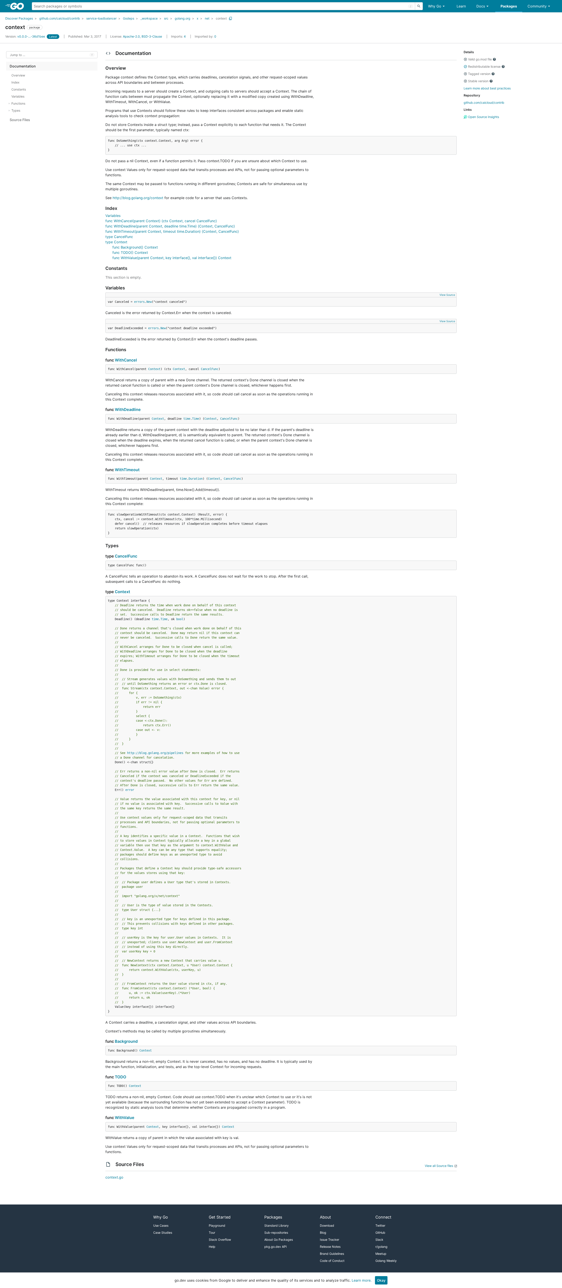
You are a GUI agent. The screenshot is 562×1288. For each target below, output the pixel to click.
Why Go (434, 6)
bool (179, 619)
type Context (116, 242)
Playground (217, 1225)
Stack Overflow (220, 1239)
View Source (447, 294)
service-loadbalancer (101, 18)
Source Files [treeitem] (20, 120)
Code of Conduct (332, 1261)
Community (537, 6)
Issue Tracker (329, 1239)
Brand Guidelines (332, 1253)
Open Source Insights (483, 117)
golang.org (182, 18)
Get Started (220, 1217)
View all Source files (439, 1166)
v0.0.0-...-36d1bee (25, 36)
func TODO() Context (130, 252)
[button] (465, 59)
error (129, 790)
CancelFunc (209, 369)
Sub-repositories (276, 1232)
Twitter (380, 1225)
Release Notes (330, 1246)
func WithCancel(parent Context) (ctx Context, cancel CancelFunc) (161, 221)
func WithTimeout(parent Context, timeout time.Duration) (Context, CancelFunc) (172, 231)
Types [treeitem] (15, 110)
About (325, 1217)
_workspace (149, 18)
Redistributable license (484, 66)
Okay (381, 1280)
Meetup (380, 1253)
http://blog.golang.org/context (138, 198)
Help (212, 1246)
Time (195, 418)
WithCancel (126, 360)
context (221, 18)
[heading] (18, 6)
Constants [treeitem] (18, 89)
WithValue (124, 1117)
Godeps (128, 18)
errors (139, 301)
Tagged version (479, 74)
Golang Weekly (386, 1261)
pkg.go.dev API (275, 1246)
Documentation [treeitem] (23, 66)
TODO (120, 1077)
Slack (379, 1239)
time (186, 418)
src (166, 18)
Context (154, 369)
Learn (461, 6)
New (149, 301)
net (207, 18)
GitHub (380, 1232)
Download (327, 1225)
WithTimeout (127, 469)
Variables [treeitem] (17, 96)
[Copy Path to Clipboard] (230, 18)
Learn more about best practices (487, 88)
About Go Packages (278, 1239)
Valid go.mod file (480, 59)
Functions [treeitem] (18, 103)
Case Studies (162, 1232)
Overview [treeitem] (18, 75)
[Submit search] (419, 6)
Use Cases (160, 1225)
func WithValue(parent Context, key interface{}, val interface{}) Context (171, 258)
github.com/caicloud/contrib (59, 18)
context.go (114, 1177)
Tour (212, 1232)
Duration (196, 478)
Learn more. (361, 1280)
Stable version (478, 81)
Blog (323, 1232)
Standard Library (276, 1225)
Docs (480, 6)
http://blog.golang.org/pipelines (155, 753)
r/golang (381, 1246)
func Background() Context (135, 247)
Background (126, 1041)
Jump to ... (17, 55)
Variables (113, 215)
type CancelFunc (119, 236)
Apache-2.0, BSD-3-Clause (142, 36)
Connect (383, 1217)
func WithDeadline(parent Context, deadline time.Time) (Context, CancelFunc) (170, 226)
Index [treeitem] (15, 82)
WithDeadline (128, 409)
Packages (509, 6)
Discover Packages (19, 18)
